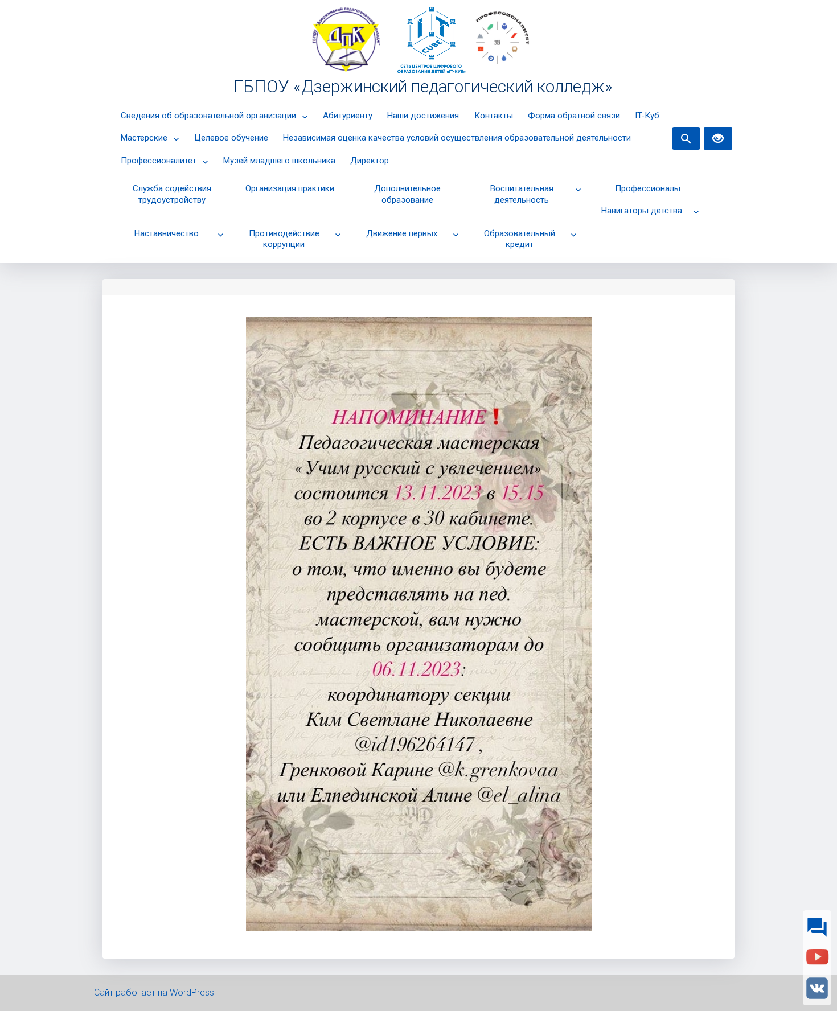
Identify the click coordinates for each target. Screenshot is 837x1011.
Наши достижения (423, 115)
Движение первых (401, 233)
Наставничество (166, 233)
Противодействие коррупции (284, 239)
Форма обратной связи (574, 115)
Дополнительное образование (407, 194)
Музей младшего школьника (279, 160)
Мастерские (144, 138)
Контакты (493, 115)
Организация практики (289, 188)
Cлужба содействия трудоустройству (172, 194)
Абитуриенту (347, 115)
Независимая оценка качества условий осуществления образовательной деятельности (457, 138)
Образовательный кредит (519, 239)
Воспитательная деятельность (521, 194)
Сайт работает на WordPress (154, 992)
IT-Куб (647, 115)
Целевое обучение (231, 138)
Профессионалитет (158, 160)
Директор (369, 160)
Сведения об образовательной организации (208, 115)
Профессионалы (647, 188)
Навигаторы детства (641, 211)
